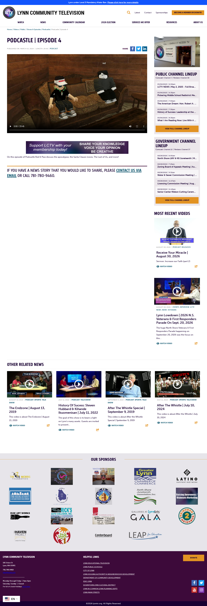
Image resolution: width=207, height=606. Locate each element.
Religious (186, 247)
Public (22, 29)
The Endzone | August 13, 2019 (27, 410)
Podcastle (46, 29)
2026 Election (108, 22)
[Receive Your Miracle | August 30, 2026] (177, 231)
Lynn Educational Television (96, 563)
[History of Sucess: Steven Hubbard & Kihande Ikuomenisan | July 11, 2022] (78, 384)
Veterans (172, 310)
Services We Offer (141, 22)
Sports (37, 400)
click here (26, 587)
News (43, 22)
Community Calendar (74, 22)
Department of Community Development (102, 578)
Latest (137, 12)
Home (9, 29)
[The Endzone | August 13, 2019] (29, 384)
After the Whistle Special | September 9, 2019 (126, 410)
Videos (16, 29)
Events (176, 307)
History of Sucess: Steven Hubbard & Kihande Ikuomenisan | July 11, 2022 (78, 409)
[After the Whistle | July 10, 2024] (177, 384)
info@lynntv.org (9, 573)
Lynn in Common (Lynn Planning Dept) (100, 589)
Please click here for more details (122, 2)
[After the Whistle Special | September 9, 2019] (128, 384)
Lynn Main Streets (91, 592)
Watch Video (166, 266)
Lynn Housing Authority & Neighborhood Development (109, 574)
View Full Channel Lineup (177, 129)
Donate (193, 558)
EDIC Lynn (87, 581)
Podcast (54, 49)
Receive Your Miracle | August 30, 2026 (172, 254)
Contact (148, 12)
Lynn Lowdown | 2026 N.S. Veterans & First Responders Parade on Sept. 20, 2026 (176, 319)
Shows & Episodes (34, 29)
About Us (198, 22)
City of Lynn (88, 570)
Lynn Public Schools (92, 567)
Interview (184, 307)
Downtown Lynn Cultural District (99, 585)
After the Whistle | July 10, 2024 (176, 407)
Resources (171, 22)
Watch (21, 22)
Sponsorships (162, 12)
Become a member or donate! (188, 13)
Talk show (86, 400)
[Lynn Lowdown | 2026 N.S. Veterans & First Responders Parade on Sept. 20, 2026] (177, 291)
